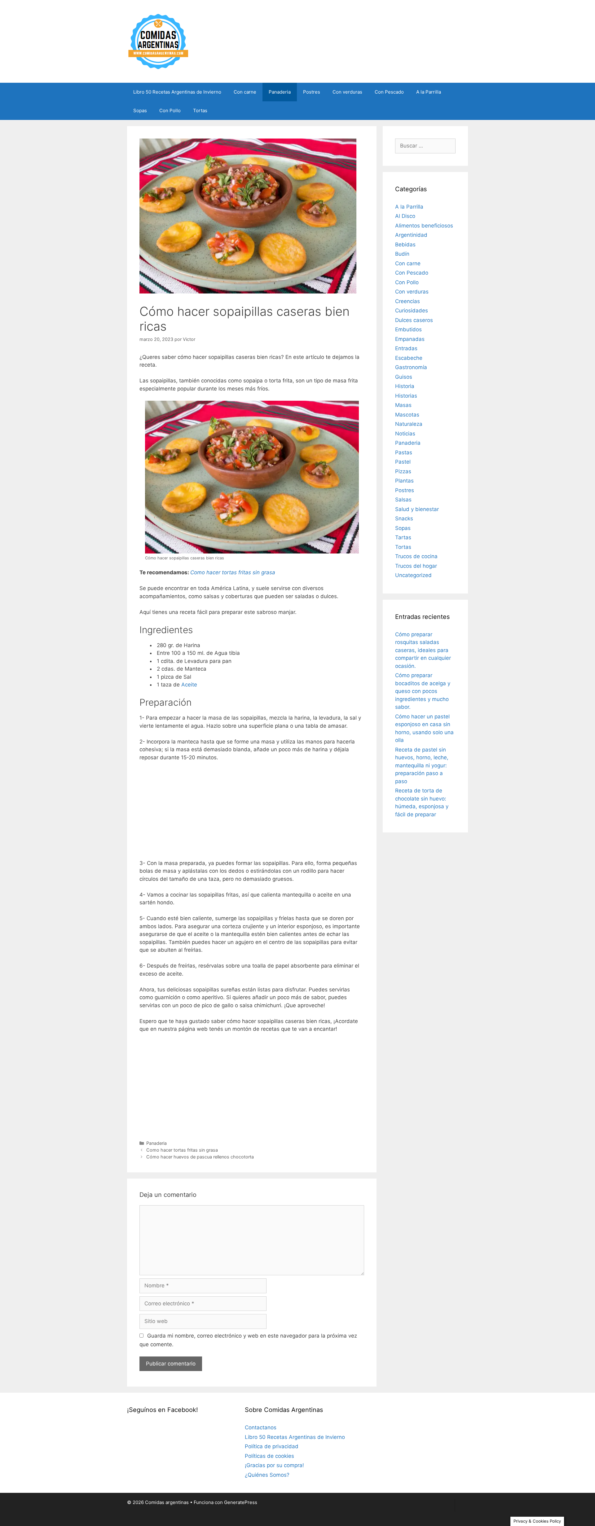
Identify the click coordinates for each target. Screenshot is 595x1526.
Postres (311, 92)
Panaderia (280, 92)
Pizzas (403, 471)
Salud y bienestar (417, 509)
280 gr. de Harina (178, 645)
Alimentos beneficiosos (424, 226)
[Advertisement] (251, 813)
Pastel (403, 462)
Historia (404, 386)
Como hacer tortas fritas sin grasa (182, 1150)
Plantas (404, 481)
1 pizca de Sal (173, 677)
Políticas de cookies (269, 1456)
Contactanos (260, 1427)
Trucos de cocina (416, 556)
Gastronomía (411, 367)
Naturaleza (408, 424)
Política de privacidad (271, 1446)
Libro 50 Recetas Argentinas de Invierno (177, 92)
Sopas (140, 110)
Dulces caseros (414, 320)
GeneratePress (240, 1502)
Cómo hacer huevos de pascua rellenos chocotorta (200, 1156)
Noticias (405, 433)
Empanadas (410, 339)
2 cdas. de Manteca (180, 669)
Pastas (403, 452)
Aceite (189, 684)
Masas (403, 405)
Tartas (403, 537)
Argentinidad (411, 235)
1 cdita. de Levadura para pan (193, 661)
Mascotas (407, 415)
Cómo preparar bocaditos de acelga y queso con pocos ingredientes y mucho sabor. (422, 691)
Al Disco (405, 216)
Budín (402, 254)
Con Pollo (170, 110)
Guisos (403, 377)
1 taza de (176, 684)
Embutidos (408, 329)
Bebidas (405, 244)
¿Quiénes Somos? (267, 1475)
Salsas (403, 499)
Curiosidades (411, 310)
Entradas (406, 348)
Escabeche (408, 358)
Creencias (407, 301)
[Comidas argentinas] (158, 41)
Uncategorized (413, 575)
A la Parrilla (428, 92)
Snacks (404, 518)
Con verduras (347, 92)
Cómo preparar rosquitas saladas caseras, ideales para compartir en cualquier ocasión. (423, 650)
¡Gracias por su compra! (274, 1465)
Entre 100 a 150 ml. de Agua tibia (197, 653)
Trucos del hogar (416, 566)
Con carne (245, 92)
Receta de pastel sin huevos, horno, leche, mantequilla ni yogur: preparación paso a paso (421, 765)
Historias (406, 396)
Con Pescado (389, 92)
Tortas (200, 110)
